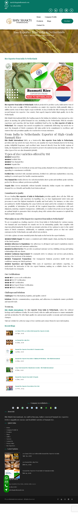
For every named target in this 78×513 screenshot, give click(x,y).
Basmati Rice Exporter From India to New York (27, 386)
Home (39, 17)
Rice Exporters (10, 445)
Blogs (49, 21)
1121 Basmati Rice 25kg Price (22, 340)
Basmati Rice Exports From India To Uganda (26, 377)
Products (40, 21)
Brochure (67, 21)
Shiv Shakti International (14, 310)
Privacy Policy (10, 443)
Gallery (8, 436)
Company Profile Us (12, 430)
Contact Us (40, 25)
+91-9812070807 (15, 6)
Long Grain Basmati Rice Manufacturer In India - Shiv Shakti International (34, 367)
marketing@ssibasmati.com (19, 2)
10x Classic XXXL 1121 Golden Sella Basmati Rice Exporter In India (32, 331)
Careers (8, 439)
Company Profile (51, 17)
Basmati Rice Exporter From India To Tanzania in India (29, 349)
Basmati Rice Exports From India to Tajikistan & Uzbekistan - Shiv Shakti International (37, 358)
